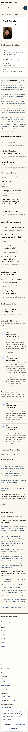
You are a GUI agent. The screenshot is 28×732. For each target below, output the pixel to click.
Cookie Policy (4, 689)
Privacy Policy (4, 681)
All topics (3, 630)
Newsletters (4, 661)
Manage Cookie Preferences (9, 700)
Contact (3, 673)
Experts (9, 14)
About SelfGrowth (5, 653)
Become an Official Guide (7, 669)
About (2, 8)
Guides (3, 638)
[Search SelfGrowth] (8, 8)
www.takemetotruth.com (8, 131)
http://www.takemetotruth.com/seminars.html (14, 607)
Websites (3, 657)
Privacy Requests (5, 696)
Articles (3, 642)
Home (3, 14)
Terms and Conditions (6, 685)
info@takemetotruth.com (12, 454)
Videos (3, 646)
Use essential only (20, 724)
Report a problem (6, 707)
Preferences (14, 728)
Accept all (7, 724)
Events (3, 665)
